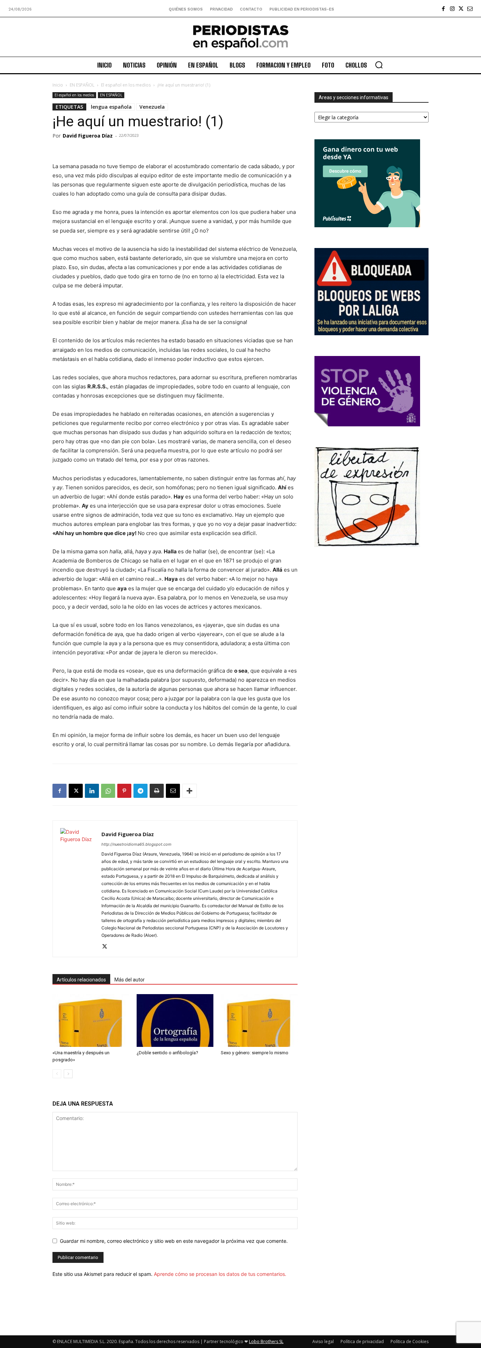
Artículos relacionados (81, 980)
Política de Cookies (410, 1341)
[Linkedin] (92, 791)
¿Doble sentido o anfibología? (167, 1052)
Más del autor (129, 980)
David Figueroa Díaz (88, 135)
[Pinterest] (124, 791)
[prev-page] (56, 1073)
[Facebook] (443, 8)
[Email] (173, 791)
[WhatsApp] (108, 791)
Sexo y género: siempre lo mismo (254, 1052)
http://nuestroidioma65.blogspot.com (136, 844)
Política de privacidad (362, 1341)
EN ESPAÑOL (82, 85)
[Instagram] (452, 8)
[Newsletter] (470, 8)
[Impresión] (157, 791)
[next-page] (68, 1073)
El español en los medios (126, 85)
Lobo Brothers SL (266, 1341)
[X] (461, 8)
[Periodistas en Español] (240, 37)
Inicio (57, 85)
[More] (189, 791)
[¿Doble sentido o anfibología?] (175, 1020)
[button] (378, 64)
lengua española (111, 106)
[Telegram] (140, 791)
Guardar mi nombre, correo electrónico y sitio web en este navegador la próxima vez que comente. (174, 1241)
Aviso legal (323, 1341)
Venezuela (152, 106)
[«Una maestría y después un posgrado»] (90, 1020)
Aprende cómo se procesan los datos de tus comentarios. (220, 1274)
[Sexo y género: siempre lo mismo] (259, 1020)
